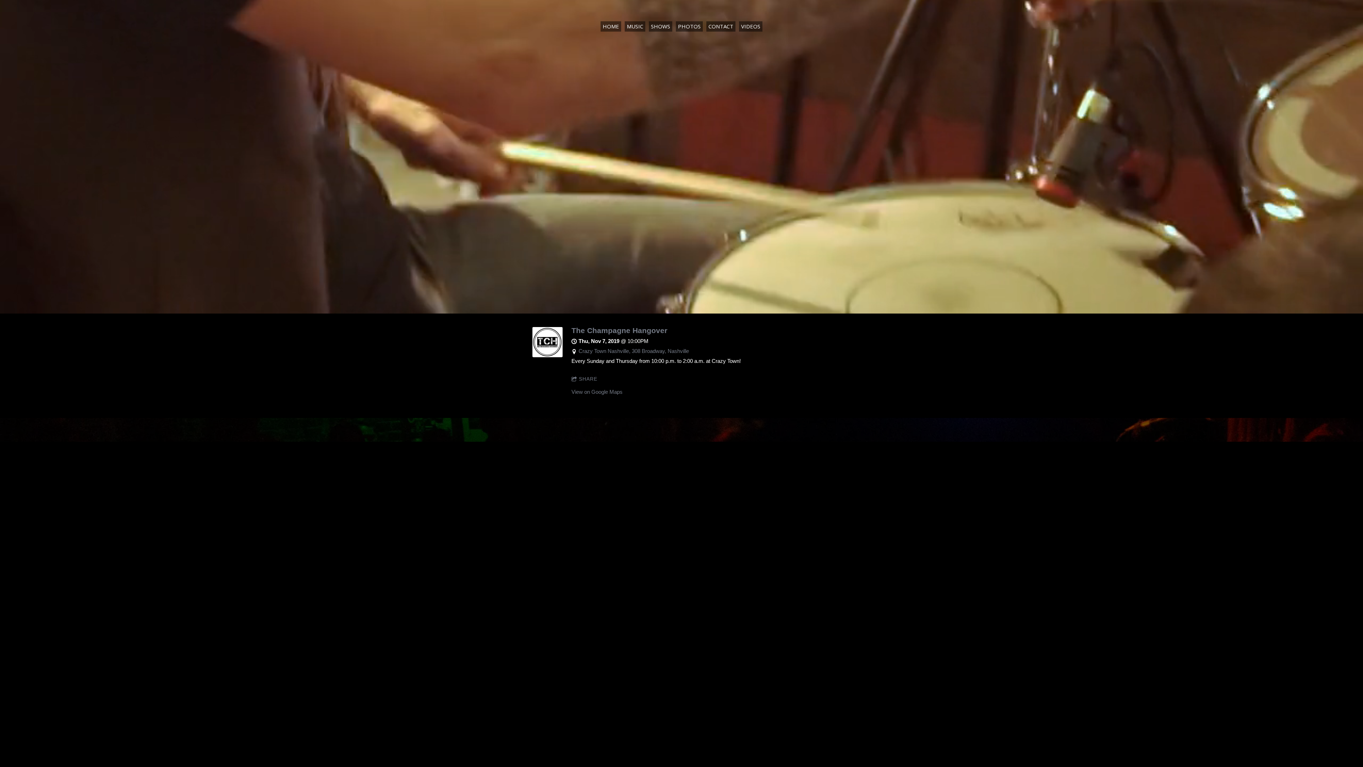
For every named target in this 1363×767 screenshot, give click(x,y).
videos (750, 26)
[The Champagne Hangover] (547, 355)
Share (588, 379)
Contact (720, 26)
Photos (689, 26)
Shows (660, 26)
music (635, 26)
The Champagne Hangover (619, 330)
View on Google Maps (597, 392)
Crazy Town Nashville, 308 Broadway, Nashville (634, 351)
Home (611, 26)
